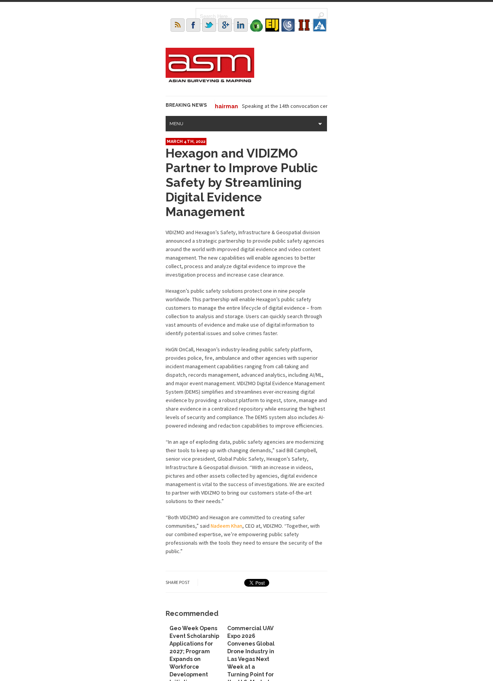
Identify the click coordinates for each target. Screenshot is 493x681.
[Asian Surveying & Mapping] (210, 80)
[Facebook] (193, 25)
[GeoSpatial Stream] (320, 25)
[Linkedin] (241, 25)
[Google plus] (225, 25)
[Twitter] (209, 25)
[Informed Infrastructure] (304, 25)
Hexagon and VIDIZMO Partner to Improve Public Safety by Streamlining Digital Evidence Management (242, 182)
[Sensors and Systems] (288, 25)
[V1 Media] (256, 25)
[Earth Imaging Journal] (272, 25)
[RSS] (177, 25)
